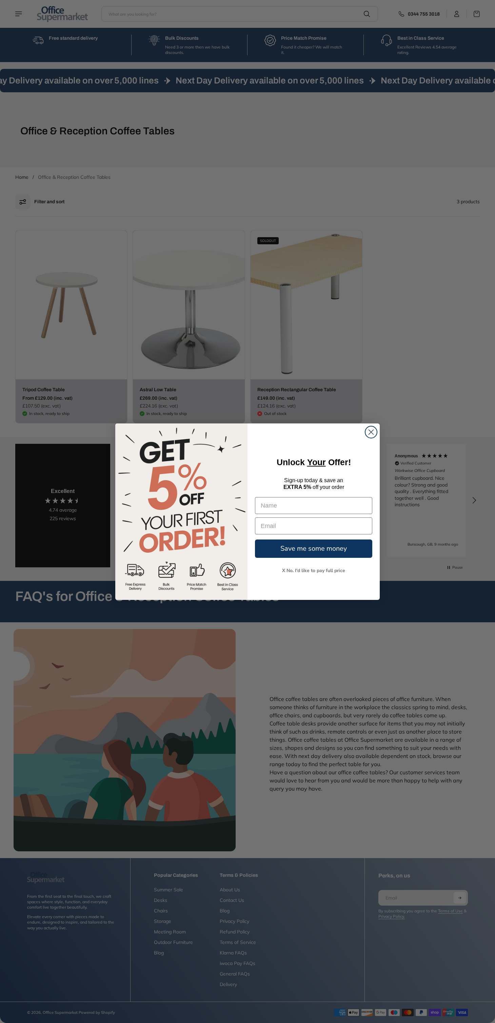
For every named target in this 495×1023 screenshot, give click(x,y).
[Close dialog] (371, 432)
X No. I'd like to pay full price (313, 570)
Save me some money (313, 548)
